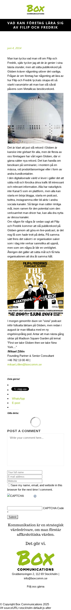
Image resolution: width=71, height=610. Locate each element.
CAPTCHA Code (53, 508)
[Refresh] (35, 495)
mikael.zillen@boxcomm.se (24, 364)
